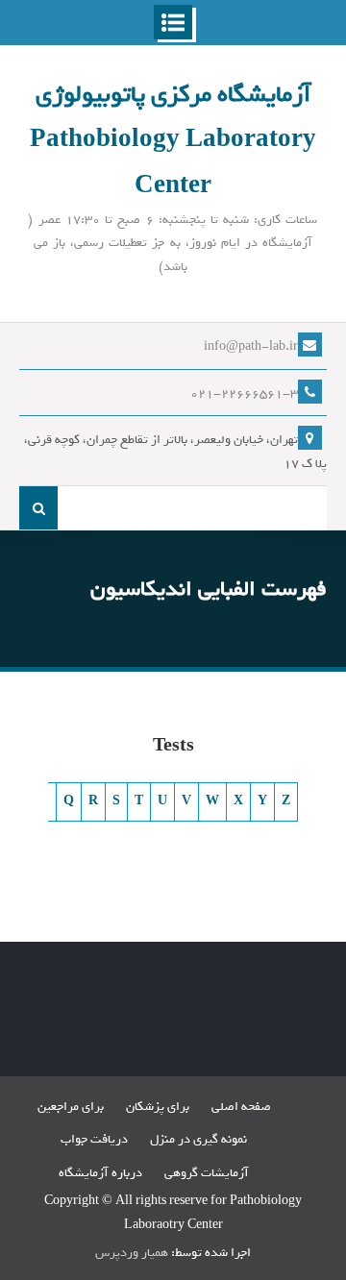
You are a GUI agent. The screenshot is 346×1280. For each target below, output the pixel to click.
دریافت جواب (94, 1139)
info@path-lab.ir (251, 346)
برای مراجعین (70, 1106)
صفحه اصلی (241, 1106)
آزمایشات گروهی (206, 1173)
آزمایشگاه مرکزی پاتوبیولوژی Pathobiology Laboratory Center (173, 140)
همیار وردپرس (131, 1253)
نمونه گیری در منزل (198, 1139)
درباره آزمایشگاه (100, 1173)
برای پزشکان (157, 1106)
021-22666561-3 (244, 393)
